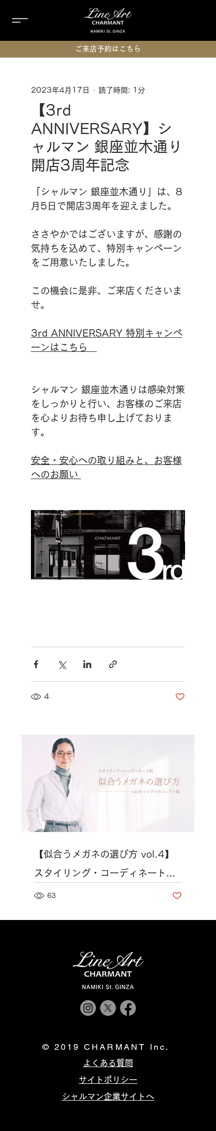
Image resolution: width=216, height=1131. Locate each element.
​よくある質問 (108, 1063)
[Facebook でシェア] (36, 664)
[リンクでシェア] (113, 664)
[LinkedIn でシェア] (87, 664)
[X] (108, 1008)
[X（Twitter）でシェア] (62, 664)
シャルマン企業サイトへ (108, 1096)
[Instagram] (88, 1008)
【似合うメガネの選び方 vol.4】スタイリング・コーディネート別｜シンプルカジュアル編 (105, 865)
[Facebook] (128, 1008)
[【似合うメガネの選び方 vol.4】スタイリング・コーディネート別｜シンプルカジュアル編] (108, 783)
